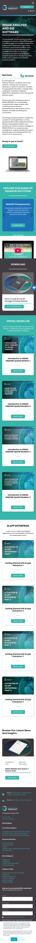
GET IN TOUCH (10, 146)
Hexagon (22, 762)
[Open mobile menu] (33, 3)
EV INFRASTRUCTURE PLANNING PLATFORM (16, 832)
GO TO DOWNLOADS (14, 307)
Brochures (23, 764)
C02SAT (4, 847)
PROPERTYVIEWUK (9, 876)
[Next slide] (31, 215)
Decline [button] (22, 939)
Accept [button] (14, 939)
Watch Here (18, 371)
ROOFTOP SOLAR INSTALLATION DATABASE (15, 835)
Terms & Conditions (8, 819)
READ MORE (12, 778)
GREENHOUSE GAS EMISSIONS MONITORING (16, 848)
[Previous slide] (4, 215)
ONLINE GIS (5, 875)
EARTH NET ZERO (7, 843)
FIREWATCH (6, 861)
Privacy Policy (6, 817)
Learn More (18, 225)
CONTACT (26, 7)
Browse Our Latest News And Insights (16, 732)
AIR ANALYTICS (7, 850)
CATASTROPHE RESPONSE (10, 863)
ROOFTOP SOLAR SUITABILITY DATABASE (15, 833)
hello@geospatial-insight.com (22, 800)
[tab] (13, 235)
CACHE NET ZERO (7, 845)
